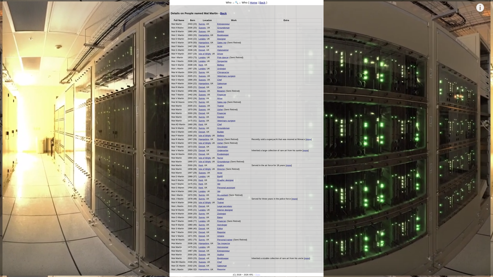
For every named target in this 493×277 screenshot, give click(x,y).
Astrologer (222, 225)
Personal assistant (226, 187)
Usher (220, 109)
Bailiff (220, 176)
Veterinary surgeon (226, 76)
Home (253, 2)
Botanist (221, 91)
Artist (219, 98)
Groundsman (223, 28)
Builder (220, 132)
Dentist (220, 31)
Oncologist (222, 147)
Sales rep (221, 42)
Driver (220, 54)
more (308, 139)
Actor (219, 46)
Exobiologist (223, 154)
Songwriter (222, 61)
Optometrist (223, 50)
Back (262, 2)
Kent (201, 65)
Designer (221, 39)
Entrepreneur (223, 24)
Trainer (220, 106)
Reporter (221, 232)
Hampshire (204, 35)
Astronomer (222, 247)
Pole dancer (223, 57)
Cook (219, 87)
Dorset (202, 46)
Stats (257, 275)
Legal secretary (224, 206)
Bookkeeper (223, 35)
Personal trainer (225, 240)
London (202, 39)
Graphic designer (225, 180)
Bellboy (220, 65)
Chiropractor (223, 72)
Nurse (220, 158)
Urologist (221, 68)
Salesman (222, 83)
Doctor (220, 139)
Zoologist (221, 213)
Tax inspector (223, 243)
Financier (221, 94)
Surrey (202, 24)
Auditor (220, 165)
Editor (220, 228)
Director (221, 169)
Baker (220, 217)
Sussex (202, 28)
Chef (219, 80)
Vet (218, 184)
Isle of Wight (205, 54)
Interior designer (225, 210)
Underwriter (222, 150)
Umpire (220, 236)
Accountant (222, 195)
